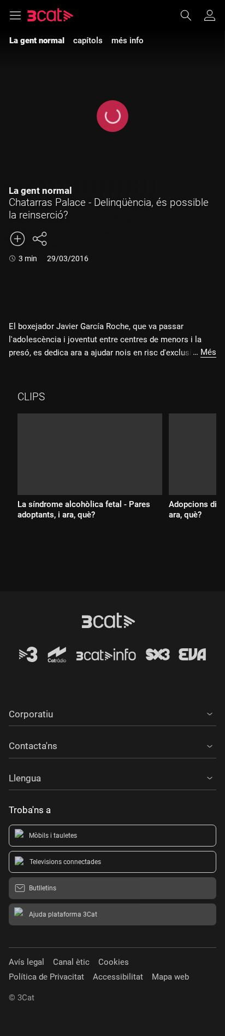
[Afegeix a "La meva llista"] (17, 239)
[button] (112, 712)
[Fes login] (209, 15)
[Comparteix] (39, 239)
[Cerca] (191, 15)
